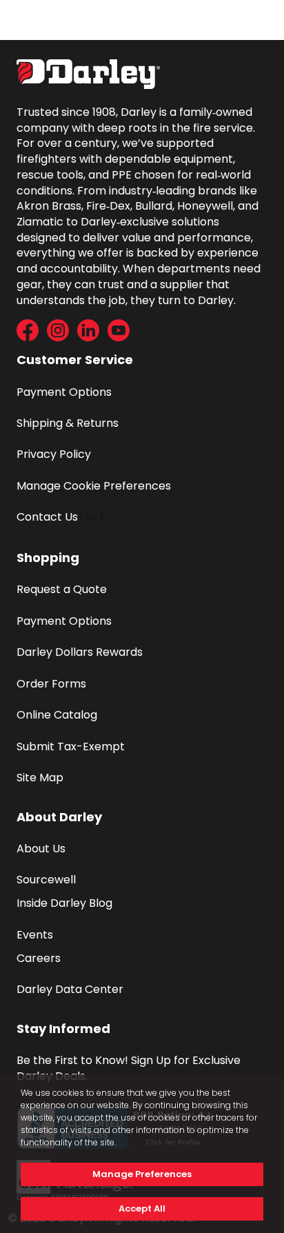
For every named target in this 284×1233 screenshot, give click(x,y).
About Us (41, 848)
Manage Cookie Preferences (94, 486)
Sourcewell (46, 880)
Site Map (40, 777)
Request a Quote (62, 589)
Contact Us (47, 517)
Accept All (142, 1208)
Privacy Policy (54, 454)
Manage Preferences (142, 1174)
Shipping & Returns (68, 423)
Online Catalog (57, 715)
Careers (39, 958)
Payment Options (64, 392)
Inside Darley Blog (64, 903)
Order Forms (51, 684)
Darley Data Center (70, 989)
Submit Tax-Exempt (71, 746)
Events (35, 935)
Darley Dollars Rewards (80, 652)
